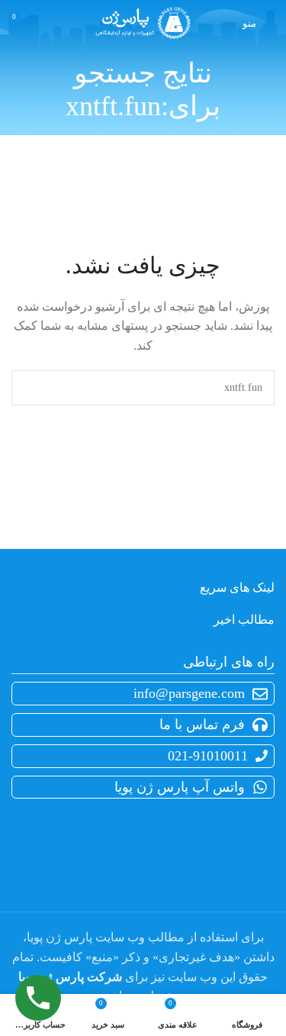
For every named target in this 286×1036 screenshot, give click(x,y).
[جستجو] (29, 387)
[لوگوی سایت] (143, 21)
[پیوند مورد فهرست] (140, 725)
